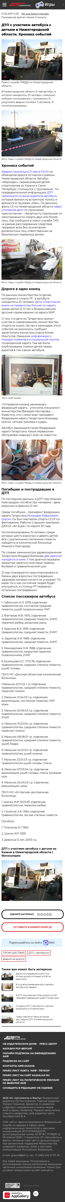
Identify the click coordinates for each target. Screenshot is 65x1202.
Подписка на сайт (16, 1061)
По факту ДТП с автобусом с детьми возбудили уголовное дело (34, 1007)
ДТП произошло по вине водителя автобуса (29, 194)
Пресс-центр (48, 1043)
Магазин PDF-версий (17, 1048)
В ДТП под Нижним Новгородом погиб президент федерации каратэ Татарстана (37, 996)
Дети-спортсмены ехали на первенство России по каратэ (31, 303)
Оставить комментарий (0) (32, 927)
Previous (5, 878)
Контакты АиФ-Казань (19, 1065)
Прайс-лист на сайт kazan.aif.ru (26, 1075)
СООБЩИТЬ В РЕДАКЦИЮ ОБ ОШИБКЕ (27, 1087)
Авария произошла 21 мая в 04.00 (25, 171)
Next (58, 878)
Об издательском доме (20, 1043)
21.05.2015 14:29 (10, 13)
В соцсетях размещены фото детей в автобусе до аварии (35, 985)
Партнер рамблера (31, 1186)
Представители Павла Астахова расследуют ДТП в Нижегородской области (34, 1019)
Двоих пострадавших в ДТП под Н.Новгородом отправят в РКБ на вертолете (33, 976)
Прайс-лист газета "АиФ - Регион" (26, 1070)
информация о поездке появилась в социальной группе (30, 338)
